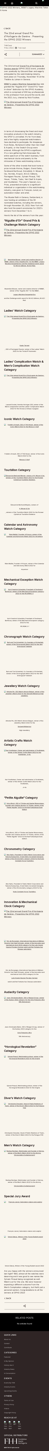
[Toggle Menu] (5, 3)
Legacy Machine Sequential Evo (24, 294)
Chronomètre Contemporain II (24, 1186)
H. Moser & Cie (24, 508)
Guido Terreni (24, 345)
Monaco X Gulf (24, 460)
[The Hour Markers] (5, 1425)
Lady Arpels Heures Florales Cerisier (24, 978)
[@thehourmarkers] (14, 1423)
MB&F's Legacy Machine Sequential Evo (22, 84)
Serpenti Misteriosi (24, 726)
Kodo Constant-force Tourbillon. (24, 892)
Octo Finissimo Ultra (24, 1033)
